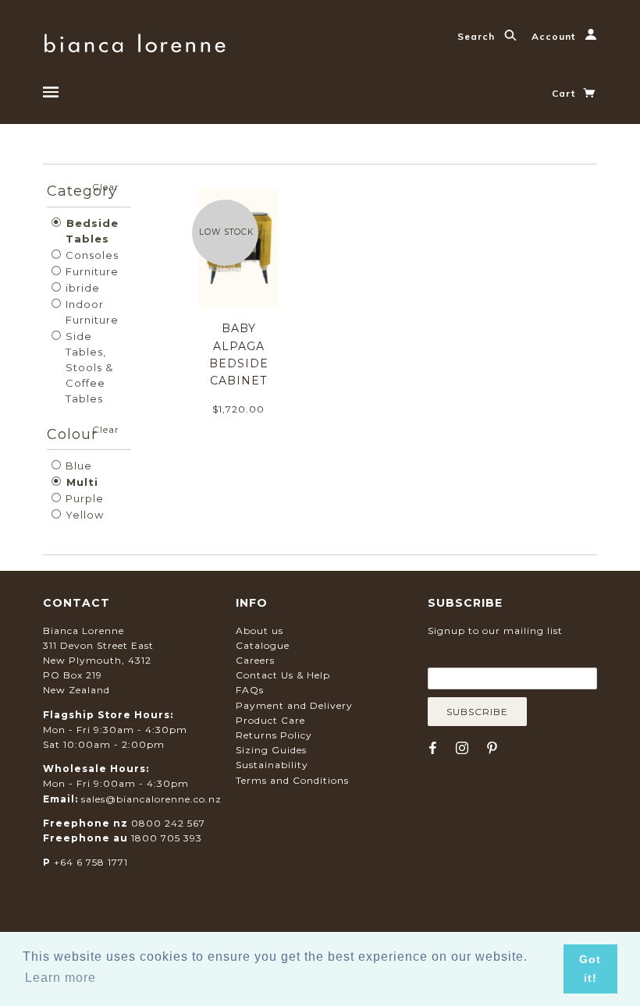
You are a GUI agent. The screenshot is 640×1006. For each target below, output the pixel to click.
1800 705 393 (166, 838)
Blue (77, 465)
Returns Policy (274, 735)
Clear (105, 187)
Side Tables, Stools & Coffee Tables (87, 367)
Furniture (90, 271)
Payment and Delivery (294, 705)
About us (259, 630)
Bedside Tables (90, 231)
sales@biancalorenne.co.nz (151, 799)
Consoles (90, 255)
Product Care (270, 720)
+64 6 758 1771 (91, 862)
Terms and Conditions (292, 780)
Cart (565, 93)
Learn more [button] (60, 977)
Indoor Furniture (90, 312)
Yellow (83, 514)
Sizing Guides (271, 750)
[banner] (134, 40)
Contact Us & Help (283, 675)
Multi (80, 482)
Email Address (503, 656)
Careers (255, 660)
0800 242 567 (168, 823)
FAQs (250, 690)
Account (555, 36)
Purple (83, 498)
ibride (81, 288)
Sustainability (272, 764)
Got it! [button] (590, 968)
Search (477, 36)
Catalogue (263, 645)
